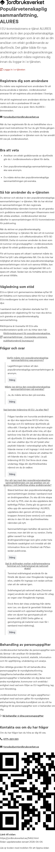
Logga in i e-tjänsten (12, 69)
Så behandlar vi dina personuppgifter (23, 715)
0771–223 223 (10, 738)
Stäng (12, 379)
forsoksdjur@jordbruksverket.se (21, 116)
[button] (27, 359)
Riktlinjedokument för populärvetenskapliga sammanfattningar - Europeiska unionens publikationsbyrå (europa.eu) (25, 337)
